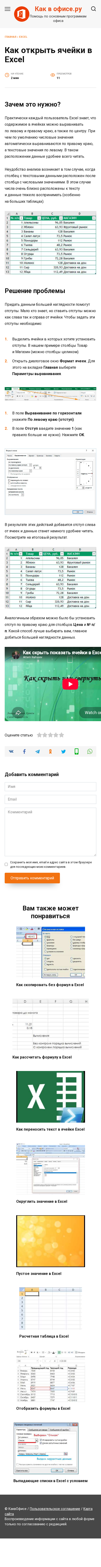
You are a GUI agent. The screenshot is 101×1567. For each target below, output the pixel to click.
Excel (23, 36)
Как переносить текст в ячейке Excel (50, 1129)
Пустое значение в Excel (38, 1273)
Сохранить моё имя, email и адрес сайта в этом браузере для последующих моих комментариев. (51, 864)
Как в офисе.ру (58, 9)
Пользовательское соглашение (55, 1509)
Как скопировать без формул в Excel (50, 984)
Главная (10, 36)
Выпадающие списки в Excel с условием (50, 1481)
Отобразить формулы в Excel (43, 1408)
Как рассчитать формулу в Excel (42, 1057)
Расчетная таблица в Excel (44, 1336)
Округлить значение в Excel (41, 1201)
